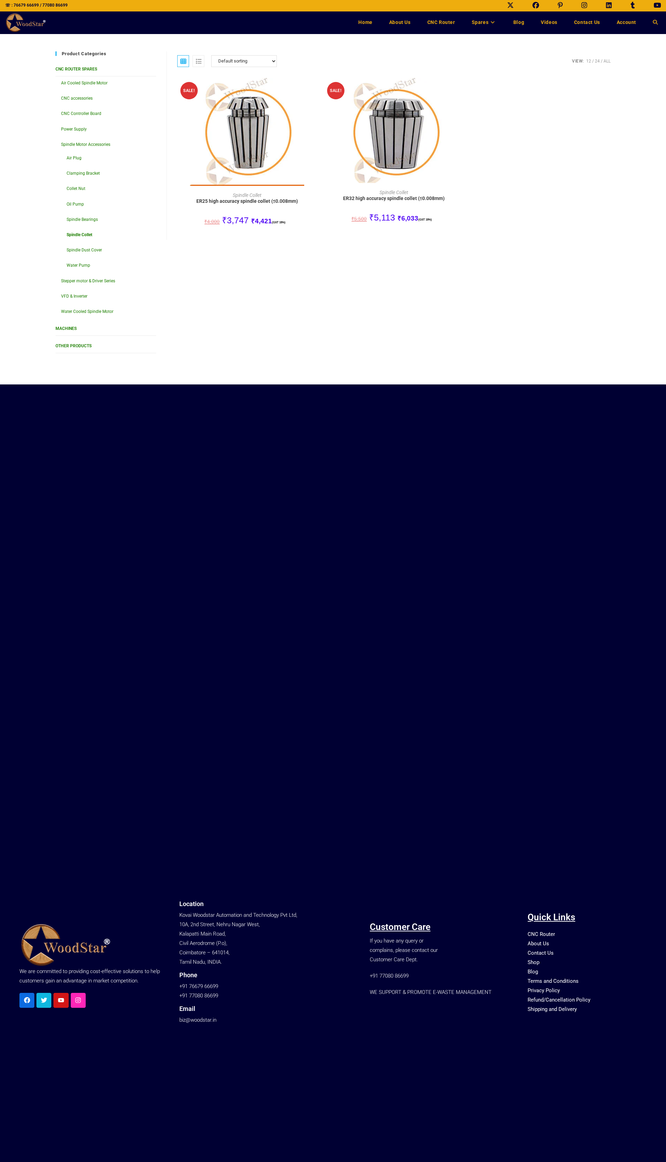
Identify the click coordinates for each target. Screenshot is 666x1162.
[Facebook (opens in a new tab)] (535, 5)
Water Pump (78, 265)
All (607, 61)
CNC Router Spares (76, 69)
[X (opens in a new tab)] (510, 5)
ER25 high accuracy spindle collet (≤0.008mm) (247, 201)
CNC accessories (77, 98)
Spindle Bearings (82, 219)
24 (597, 61)
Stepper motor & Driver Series (88, 281)
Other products (74, 345)
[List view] (198, 61)
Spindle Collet (79, 234)
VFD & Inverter (74, 296)
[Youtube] (60, 1000)
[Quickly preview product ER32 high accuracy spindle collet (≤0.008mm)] (462, 90)
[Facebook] (26, 1000)
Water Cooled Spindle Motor (87, 311)
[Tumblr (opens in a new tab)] (632, 5)
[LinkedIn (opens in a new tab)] (609, 5)
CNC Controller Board (81, 113)
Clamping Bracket (83, 173)
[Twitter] (43, 1000)
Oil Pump (75, 204)
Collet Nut (76, 188)
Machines (66, 328)
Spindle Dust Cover (84, 250)
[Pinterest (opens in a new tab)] (560, 5)
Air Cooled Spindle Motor (84, 83)
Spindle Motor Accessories (85, 144)
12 (588, 61)
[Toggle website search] (655, 22)
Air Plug (74, 158)
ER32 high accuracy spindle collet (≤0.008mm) (394, 198)
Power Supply (74, 129)
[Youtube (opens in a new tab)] (652, 5)
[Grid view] (183, 61)
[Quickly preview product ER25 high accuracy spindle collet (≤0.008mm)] (315, 90)
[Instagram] (78, 1000)
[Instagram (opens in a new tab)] (584, 5)
